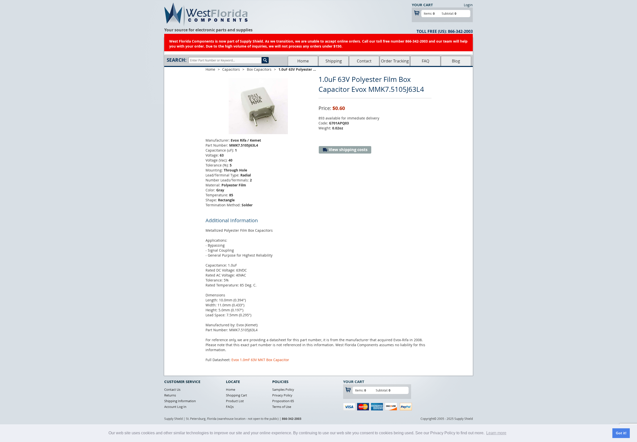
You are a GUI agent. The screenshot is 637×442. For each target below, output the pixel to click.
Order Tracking (395, 61)
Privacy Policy (282, 395)
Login (468, 4)
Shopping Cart (236, 395)
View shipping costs (348, 149)
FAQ (425, 61)
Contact (364, 61)
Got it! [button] (621, 433)
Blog (456, 61)
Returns (170, 395)
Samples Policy (283, 389)
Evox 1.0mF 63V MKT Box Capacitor (260, 359)
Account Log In (175, 406)
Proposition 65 (283, 401)
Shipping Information (180, 401)
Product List (235, 401)
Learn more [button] (496, 433)
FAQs (230, 406)
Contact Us (172, 389)
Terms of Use (281, 406)
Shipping (333, 61)
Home (303, 61)
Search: (176, 60)
